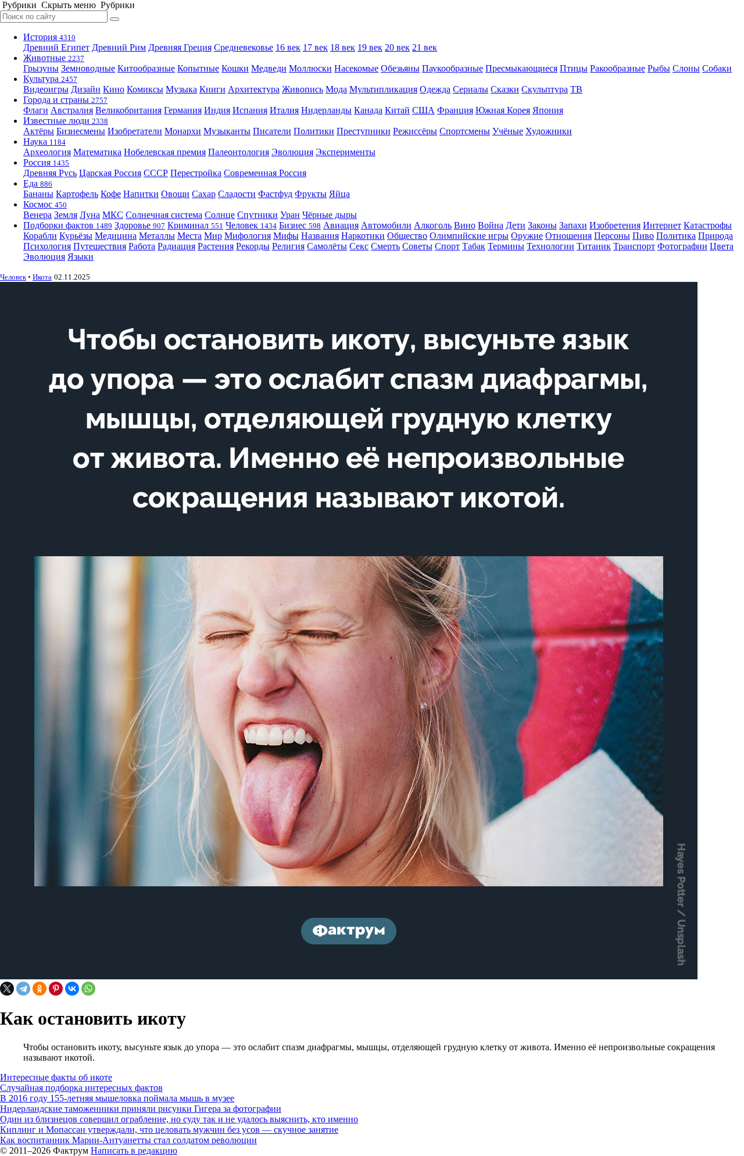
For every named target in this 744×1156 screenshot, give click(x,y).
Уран (290, 215)
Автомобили (386, 225)
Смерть (385, 246)
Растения (216, 246)
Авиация (341, 225)
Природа (715, 236)
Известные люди (65, 121)
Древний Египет (56, 47)
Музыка (181, 89)
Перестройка (195, 173)
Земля (65, 215)
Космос (45, 204)
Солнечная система (164, 215)
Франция (455, 110)
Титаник (594, 246)
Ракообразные (617, 68)
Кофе (111, 194)
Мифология (247, 236)
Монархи (182, 131)
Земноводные (88, 68)
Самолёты (327, 246)
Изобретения (615, 225)
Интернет (662, 225)
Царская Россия (110, 173)
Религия (288, 246)
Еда (37, 183)
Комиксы (145, 89)
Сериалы (470, 89)
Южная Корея (502, 110)
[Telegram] (23, 989)
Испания (250, 110)
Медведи (269, 68)
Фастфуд (275, 194)
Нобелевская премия (165, 152)
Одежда (435, 89)
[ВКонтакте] (72, 989)
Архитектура (254, 89)
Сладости (237, 194)
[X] (7, 989)
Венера (37, 215)
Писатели (272, 131)
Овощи (175, 194)
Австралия (72, 110)
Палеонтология (238, 152)
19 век (369, 47)
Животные (53, 58)
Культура (50, 79)
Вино (464, 225)
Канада (368, 110)
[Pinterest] (56, 989)
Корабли (40, 236)
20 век (397, 47)
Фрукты (311, 194)
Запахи (573, 225)
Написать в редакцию (134, 1150)
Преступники (364, 131)
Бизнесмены (80, 131)
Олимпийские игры (469, 236)
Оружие (527, 236)
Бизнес (300, 225)
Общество (407, 236)
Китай (397, 110)
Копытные (198, 68)
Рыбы (659, 68)
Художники (548, 131)
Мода (336, 89)
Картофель (77, 194)
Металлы (157, 236)
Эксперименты (345, 152)
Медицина (116, 236)
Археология (47, 152)
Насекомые (356, 68)
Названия (320, 236)
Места (189, 236)
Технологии (550, 246)
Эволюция (292, 152)
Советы (417, 246)
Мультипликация (383, 89)
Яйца (339, 194)
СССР (156, 173)
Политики (314, 131)
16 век (288, 47)
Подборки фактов (67, 225)
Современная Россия (265, 173)
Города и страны (65, 100)
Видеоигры (46, 89)
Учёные (507, 131)
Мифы (286, 236)
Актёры (38, 131)
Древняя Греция (180, 47)
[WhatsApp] (88, 989)
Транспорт (634, 246)
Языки (80, 257)
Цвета (722, 246)
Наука (44, 141)
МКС (112, 215)
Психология (47, 246)
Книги (212, 89)
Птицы (574, 68)
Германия (183, 110)
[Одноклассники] (39, 989)
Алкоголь (433, 225)
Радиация (176, 246)
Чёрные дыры (329, 215)
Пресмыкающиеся (521, 68)
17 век (315, 47)
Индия (217, 110)
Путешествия (99, 246)
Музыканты (227, 131)
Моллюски (310, 68)
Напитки (141, 194)
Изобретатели (135, 131)
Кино (113, 89)
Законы (542, 225)
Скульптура (544, 89)
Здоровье (140, 225)
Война (490, 225)
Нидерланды (326, 110)
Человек (251, 225)
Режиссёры (415, 131)
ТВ (576, 89)
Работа (141, 246)
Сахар (204, 194)
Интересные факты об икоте (56, 1077)
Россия (46, 162)
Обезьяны (400, 68)
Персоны (612, 236)
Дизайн (86, 89)
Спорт (447, 246)
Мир (213, 236)
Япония (547, 110)
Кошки (235, 68)
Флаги (35, 110)
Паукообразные (452, 68)
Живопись (302, 89)
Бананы (38, 194)
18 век (342, 47)
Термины (506, 246)
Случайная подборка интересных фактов (81, 1088)
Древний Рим (119, 47)
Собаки (717, 68)
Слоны (686, 68)
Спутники (257, 215)
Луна (90, 215)
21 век (424, 47)
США (423, 110)
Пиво (643, 236)
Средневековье (243, 47)
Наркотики (363, 236)
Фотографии (682, 246)
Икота (42, 277)
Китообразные (146, 68)
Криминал (195, 225)
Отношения (568, 236)
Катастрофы (708, 225)
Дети (515, 225)
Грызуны (41, 68)
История (49, 37)
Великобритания (128, 110)
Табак (473, 246)
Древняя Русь (50, 173)
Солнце (220, 215)
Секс (359, 246)
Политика (676, 236)
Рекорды (253, 246)
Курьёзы (75, 236)
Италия (284, 110)
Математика (97, 152)
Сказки (505, 89)
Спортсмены (464, 131)
